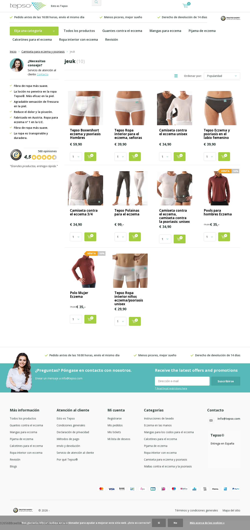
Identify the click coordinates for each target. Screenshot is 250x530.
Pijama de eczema (202, 31)
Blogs (13, 466)
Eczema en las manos (158, 425)
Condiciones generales (71, 425)
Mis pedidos (115, 425)
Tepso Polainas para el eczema (126, 212)
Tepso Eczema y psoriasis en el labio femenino (217, 134)
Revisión (111, 39)
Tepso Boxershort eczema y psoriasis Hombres (85, 134)
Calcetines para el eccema (32, 39)
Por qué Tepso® (67, 459)
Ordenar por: (193, 76)
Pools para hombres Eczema (218, 212)
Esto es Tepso (59, 6)
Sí (159, 523)
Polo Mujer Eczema (79, 295)
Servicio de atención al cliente (75, 452)
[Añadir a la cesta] (90, 156)
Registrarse (114, 418)
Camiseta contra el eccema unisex (173, 132)
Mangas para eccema (165, 31)
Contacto (42, 74)
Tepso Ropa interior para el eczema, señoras (128, 134)
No (175, 523)
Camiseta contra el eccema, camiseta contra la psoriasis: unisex (174, 216)
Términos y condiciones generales (196, 510)
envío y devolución (68, 446)
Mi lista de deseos (118, 439)
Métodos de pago (68, 439)
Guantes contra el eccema (122, 31)
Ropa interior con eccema (78, 39)
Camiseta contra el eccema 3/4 (84, 212)
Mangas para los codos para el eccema (169, 432)
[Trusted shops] (230, 18)
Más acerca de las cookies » (207, 523)
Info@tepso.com (229, 418)
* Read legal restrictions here (171, 388)
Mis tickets (114, 432)
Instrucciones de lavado (159, 418)
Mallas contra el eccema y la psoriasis (168, 466)
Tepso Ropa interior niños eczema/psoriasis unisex (128, 298)
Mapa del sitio (231, 510)
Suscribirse (226, 381)
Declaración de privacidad (73, 432)
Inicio (13, 51)
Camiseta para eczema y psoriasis (43, 51)
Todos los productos (79, 31)
